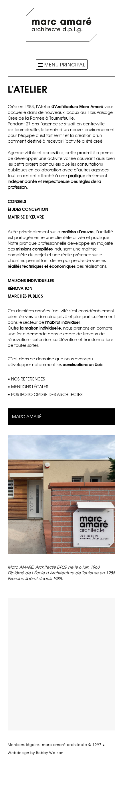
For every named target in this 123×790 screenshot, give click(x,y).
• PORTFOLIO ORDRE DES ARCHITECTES (45, 394)
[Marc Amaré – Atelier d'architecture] (61, 40)
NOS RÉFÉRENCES (28, 379)
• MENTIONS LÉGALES (28, 386)
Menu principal (64, 64)
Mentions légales (24, 744)
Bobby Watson (50, 752)
